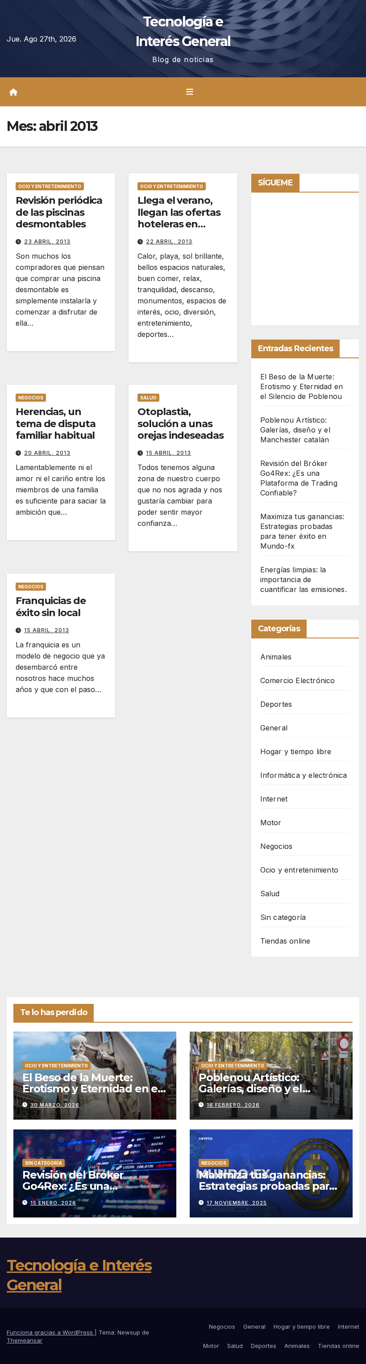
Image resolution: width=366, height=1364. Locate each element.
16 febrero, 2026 (233, 1105)
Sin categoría (283, 917)
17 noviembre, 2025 (237, 1203)
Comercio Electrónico (297, 680)
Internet (274, 798)
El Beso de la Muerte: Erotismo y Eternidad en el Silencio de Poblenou (301, 386)
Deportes (276, 704)
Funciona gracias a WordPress (51, 1332)
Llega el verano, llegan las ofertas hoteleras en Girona (178, 218)
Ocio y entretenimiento (49, 186)
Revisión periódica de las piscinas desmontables (59, 212)
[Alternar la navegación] (190, 92)
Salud (148, 397)
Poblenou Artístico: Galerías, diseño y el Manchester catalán (295, 429)
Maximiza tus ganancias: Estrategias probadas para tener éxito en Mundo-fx (267, 1186)
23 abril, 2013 (47, 241)
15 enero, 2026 (53, 1203)
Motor (271, 822)
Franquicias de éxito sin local (51, 606)
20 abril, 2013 (47, 452)
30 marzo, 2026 (54, 1105)
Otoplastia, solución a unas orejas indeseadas (180, 423)
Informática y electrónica (303, 775)
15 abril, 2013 (168, 452)
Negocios (30, 397)
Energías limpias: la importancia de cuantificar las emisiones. (303, 579)
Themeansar (24, 1340)
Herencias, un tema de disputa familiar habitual (56, 423)
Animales (276, 656)
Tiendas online (285, 940)
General (273, 727)
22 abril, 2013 (169, 241)
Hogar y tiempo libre (296, 751)
